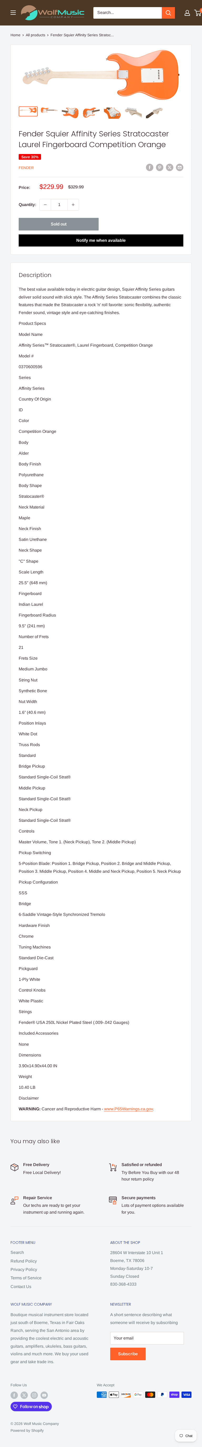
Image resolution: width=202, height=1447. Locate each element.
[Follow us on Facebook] (14, 1395)
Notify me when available (101, 240)
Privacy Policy (24, 1269)
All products (35, 35)
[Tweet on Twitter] (169, 167)
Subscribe (128, 1354)
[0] (198, 13)
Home (16, 35)
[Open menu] (13, 13)
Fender (26, 168)
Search (17, 1252)
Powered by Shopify (27, 1430)
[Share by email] (179, 167)
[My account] (187, 13)
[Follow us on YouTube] (44, 1395)
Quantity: (27, 204)
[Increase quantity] (73, 204)
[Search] (168, 13)
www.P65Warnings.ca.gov (128, 1109)
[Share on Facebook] (149, 167)
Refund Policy (24, 1261)
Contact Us (21, 1286)
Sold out (59, 224)
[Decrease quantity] (45, 204)
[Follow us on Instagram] (34, 1395)
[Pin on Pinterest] (159, 167)
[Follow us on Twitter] (24, 1395)
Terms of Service (26, 1278)
